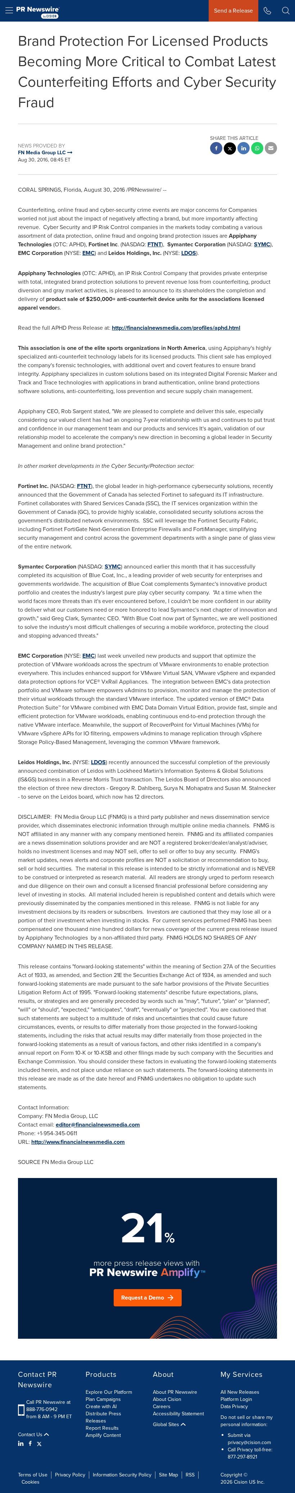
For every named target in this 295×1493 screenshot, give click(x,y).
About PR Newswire (175, 1392)
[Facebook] (30, 1443)
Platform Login (236, 1399)
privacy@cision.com (249, 1442)
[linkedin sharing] (243, 149)
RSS (190, 1475)
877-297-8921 (242, 1457)
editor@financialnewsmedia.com (98, 1124)
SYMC (262, 244)
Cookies (31, 1482)
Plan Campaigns (103, 1399)
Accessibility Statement (178, 1413)
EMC (88, 253)
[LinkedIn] (22, 1443)
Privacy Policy (70, 1475)
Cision (241, 1482)
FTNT (155, 244)
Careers (162, 1406)
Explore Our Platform (109, 1392)
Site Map (168, 1475)
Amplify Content (103, 1435)
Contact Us (31, 1434)
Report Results (102, 1428)
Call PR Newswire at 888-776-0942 (48, 1405)
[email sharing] (271, 149)
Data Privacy (234, 1406)
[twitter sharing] (230, 149)
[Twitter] (39, 1443)
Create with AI (101, 1406)
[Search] (286, 11)
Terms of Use (32, 1475)
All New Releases (240, 1392)
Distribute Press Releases (103, 1417)
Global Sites (167, 1424)
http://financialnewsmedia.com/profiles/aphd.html (176, 328)
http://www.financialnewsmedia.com (78, 1142)
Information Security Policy (122, 1475)
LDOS (188, 253)
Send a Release (233, 10)
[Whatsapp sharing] (257, 149)
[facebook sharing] (216, 149)
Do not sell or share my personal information (247, 1421)
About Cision (167, 1399)
